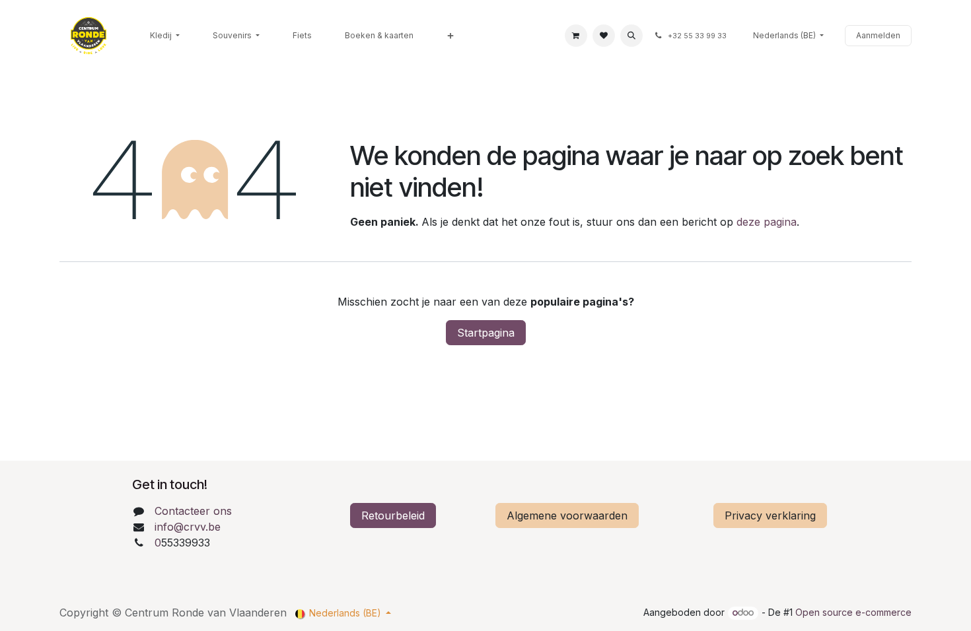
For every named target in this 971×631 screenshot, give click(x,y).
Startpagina (486, 332)
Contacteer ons (193, 510)
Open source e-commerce (853, 612)
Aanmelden (878, 35)
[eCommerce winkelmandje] (576, 35)
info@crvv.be (188, 526)
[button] (631, 35)
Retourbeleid (393, 515)
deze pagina (767, 221)
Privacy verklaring (770, 515)
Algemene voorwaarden (567, 515)
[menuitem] (164, 36)
